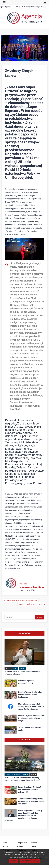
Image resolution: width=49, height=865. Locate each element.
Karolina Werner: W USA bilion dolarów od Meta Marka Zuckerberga (30, 694)
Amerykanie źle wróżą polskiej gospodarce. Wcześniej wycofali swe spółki (31, 801)
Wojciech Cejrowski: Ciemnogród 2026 (29, 7)
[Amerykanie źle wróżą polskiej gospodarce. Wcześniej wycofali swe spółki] (11, 801)
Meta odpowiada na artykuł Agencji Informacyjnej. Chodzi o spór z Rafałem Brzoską (31, 706)
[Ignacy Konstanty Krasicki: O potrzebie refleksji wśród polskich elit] (11, 790)
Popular (33, 774)
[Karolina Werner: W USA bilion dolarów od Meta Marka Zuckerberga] (11, 695)
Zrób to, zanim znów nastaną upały (29, 728)
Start (5, 843)
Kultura (20, 846)
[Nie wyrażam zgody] (46, 857)
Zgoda (13, 861)
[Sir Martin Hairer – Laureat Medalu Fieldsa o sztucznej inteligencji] (24, 652)
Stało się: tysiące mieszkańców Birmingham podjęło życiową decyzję (31, 718)
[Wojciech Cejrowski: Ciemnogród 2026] (11, 683)
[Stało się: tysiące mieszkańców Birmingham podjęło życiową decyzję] (11, 718)
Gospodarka (38, 587)
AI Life (5, 846)
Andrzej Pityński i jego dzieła (30, 604)
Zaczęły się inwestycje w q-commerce (22, 600)
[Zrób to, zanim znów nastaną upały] (11, 730)
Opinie (22, 668)
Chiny (15, 668)
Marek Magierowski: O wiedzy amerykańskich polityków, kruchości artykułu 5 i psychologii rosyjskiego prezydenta (23, 815)
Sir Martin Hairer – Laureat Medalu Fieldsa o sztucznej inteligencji (22, 672)
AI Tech (8, 668)
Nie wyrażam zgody (29, 861)
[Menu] (3, 2)
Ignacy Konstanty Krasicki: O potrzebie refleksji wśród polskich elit (29, 789)
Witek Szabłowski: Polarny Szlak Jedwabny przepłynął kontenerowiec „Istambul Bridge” (22, 778)
